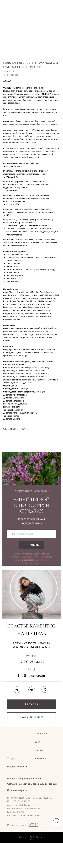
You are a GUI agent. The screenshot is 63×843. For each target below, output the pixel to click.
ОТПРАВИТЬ (32, 545)
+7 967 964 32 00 (31, 661)
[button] (31, 704)
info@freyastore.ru (31, 675)
